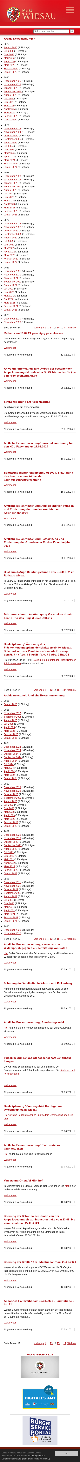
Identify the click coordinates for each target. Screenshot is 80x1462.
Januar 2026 (10, 72)
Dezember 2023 (12, 176)
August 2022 (10, 237)
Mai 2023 (9, 200)
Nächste (71, 327)
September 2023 (13, 186)
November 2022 (12, 227)
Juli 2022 (9, 241)
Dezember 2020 (12, 318)
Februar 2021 (11, 306)
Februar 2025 (11, 116)
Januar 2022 (10, 262)
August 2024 (10, 142)
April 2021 (9, 299)
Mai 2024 (9, 153)
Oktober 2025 (11, 88)
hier (67, 1186)
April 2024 (9, 156)
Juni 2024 (9, 149)
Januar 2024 (10, 167)
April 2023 (9, 204)
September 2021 (13, 281)
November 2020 (12, 322)
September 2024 (13, 139)
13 (51, 327)
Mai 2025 (9, 105)
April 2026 (9, 61)
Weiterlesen (10, 348)
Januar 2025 (10, 119)
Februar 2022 (11, 258)
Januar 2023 (10, 214)
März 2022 (9, 255)
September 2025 (13, 91)
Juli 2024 (9, 146)
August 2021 (10, 285)
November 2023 (12, 179)
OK (66, 1453)
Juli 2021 (9, 288)
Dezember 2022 (12, 223)
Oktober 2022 (11, 230)
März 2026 (9, 65)
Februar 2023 (11, 211)
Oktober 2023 (11, 183)
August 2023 (10, 190)
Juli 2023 (9, 193)
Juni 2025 (9, 102)
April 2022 (9, 251)
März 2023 (9, 207)
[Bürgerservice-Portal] (40, 1444)
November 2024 (12, 132)
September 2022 (13, 234)
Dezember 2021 (12, 271)
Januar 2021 (10, 309)
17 (64, 939)
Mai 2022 (9, 248)
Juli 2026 (9, 51)
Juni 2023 (9, 197)
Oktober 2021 (11, 278)
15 (58, 327)
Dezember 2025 (12, 81)
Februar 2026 (11, 68)
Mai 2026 (9, 58)
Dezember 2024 (12, 128)
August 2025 (10, 95)
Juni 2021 (9, 292)
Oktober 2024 (11, 135)
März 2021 (9, 302)
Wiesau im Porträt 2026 (40, 1354)
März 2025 (9, 112)
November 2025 (12, 84)
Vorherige (39, 327)
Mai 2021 (9, 295)
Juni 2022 (9, 244)
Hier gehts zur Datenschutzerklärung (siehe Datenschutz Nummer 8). (26, 1457)
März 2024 (9, 160)
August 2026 (10, 47)
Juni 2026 (9, 54)
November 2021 (12, 274)
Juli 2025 (9, 98)
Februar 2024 (11, 163)
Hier (6, 953)
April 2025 (9, 109)
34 (64, 327)
